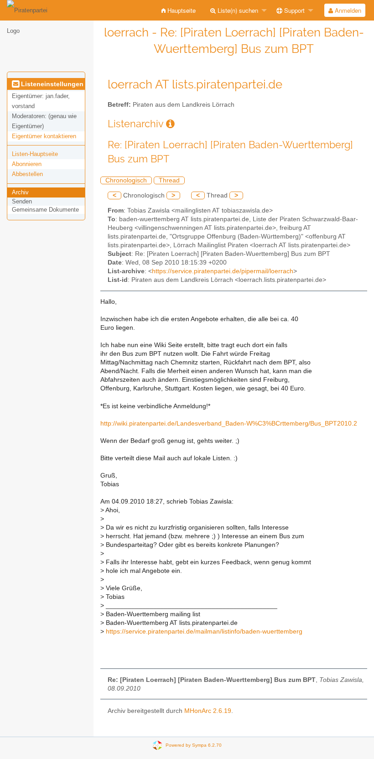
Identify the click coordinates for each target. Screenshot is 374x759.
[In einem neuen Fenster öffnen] (170, 124)
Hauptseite (181, 10)
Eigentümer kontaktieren (44, 136)
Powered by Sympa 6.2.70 (194, 745)
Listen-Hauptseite (35, 154)
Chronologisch (126, 180)
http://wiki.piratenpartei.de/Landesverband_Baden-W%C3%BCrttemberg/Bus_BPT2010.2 (228, 423)
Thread (169, 180)
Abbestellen (27, 174)
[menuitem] (178, 10)
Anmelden (347, 10)
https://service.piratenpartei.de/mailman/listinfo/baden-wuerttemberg (204, 631)
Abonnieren (27, 164)
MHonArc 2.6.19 (207, 710)
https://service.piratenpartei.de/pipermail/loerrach (222, 271)
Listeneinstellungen (51, 84)
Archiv (20, 192)
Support (293, 10)
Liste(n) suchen (237, 10)
